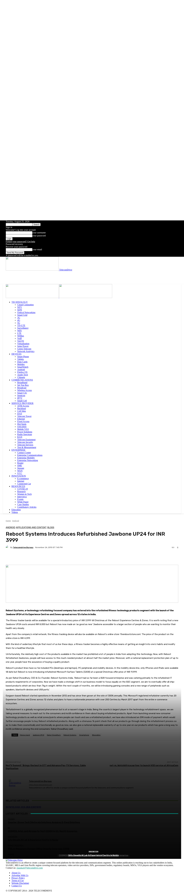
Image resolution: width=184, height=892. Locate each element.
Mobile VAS (23, 429)
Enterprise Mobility (26, 458)
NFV (19, 307)
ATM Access (23, 406)
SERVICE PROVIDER (22, 403)
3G (18, 317)
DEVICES (16, 354)
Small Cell (22, 400)
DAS (19, 413)
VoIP (19, 338)
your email (37, 249)
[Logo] (32, 297)
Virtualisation (23, 343)
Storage (20, 468)
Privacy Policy (18, 878)
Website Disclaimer (20, 883)
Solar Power (22, 346)
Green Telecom (24, 349)
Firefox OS (22, 372)
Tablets (20, 359)
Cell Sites (21, 411)
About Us (16, 873)
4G (18, 320)
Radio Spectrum (24, 434)
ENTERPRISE (18, 450)
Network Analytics (25, 351)
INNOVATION (19, 476)
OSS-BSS (21, 426)
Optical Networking (26, 312)
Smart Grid (22, 315)
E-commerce (23, 478)
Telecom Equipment (26, 439)
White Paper (22, 502)
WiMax (20, 336)
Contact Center (24, 452)
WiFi (19, 330)
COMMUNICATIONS (22, 380)
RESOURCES (18, 486)
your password (39, 235)
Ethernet (21, 419)
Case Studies (23, 504)
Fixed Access (23, 421)
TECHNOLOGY (20, 302)
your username (39, 232)
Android (21, 369)
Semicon (21, 395)
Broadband (22, 382)
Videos (15, 512)
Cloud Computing (25, 304)
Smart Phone (23, 356)
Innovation (93, 852)
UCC (19, 473)
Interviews (22, 496)
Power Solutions (24, 432)
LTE (19, 333)
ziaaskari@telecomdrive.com (30, 868)
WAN (20, 470)
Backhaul (21, 408)
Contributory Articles (26, 507)
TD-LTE (21, 325)
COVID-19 (22, 489)
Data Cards (22, 362)
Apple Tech (22, 374)
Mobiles (21, 364)
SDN (19, 310)
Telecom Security (25, 442)
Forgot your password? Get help (20, 241)
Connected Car (24, 483)
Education (16, 509)
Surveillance (22, 328)
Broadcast (21, 387)
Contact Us (17, 886)
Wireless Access (24, 390)
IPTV (19, 398)
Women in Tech (24, 494)
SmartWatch (22, 367)
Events (20, 499)
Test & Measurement (26, 447)
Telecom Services (25, 445)
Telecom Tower (24, 416)
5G (18, 323)
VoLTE (20, 341)
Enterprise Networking (27, 460)
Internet (20, 481)
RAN (19, 437)
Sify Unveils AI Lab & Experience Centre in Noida (93, 855)
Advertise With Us (20, 875)
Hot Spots (21, 424)
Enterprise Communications (29, 455)
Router (20, 463)
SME (19, 465)
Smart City (22, 393)
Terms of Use (18, 880)
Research (21, 491)
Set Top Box (23, 385)
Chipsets (21, 377)
